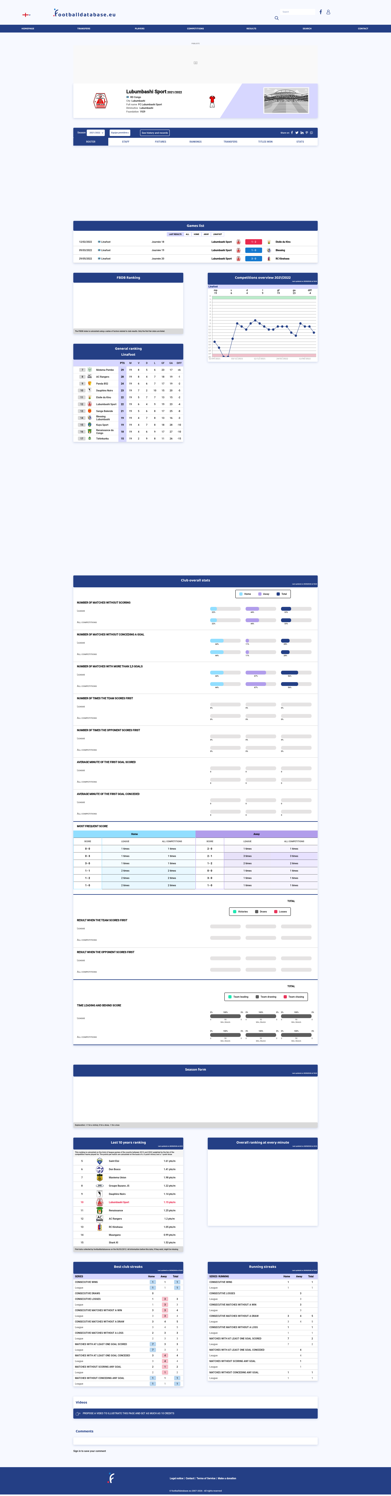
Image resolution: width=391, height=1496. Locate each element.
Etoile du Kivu (283, 241)
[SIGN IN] (328, 12)
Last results (175, 234)
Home (196, 234)
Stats (300, 141)
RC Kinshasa (282, 258)
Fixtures (160, 141)
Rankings (196, 141)
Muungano (115, 1234)
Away (206, 234)
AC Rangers (115, 1218)
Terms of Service (206, 1478)
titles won (265, 141)
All (187, 234)
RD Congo (135, 97)
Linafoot (217, 234)
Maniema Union (117, 1177)
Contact (190, 1478)
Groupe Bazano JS (119, 1185)
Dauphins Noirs (117, 1194)
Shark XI (113, 1242)
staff (125, 141)
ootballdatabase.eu (87, 14)
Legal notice (176, 1478)
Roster (90, 141)
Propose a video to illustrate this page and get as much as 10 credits (128, 1413)
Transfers (230, 141)
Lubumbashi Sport (222, 241)
